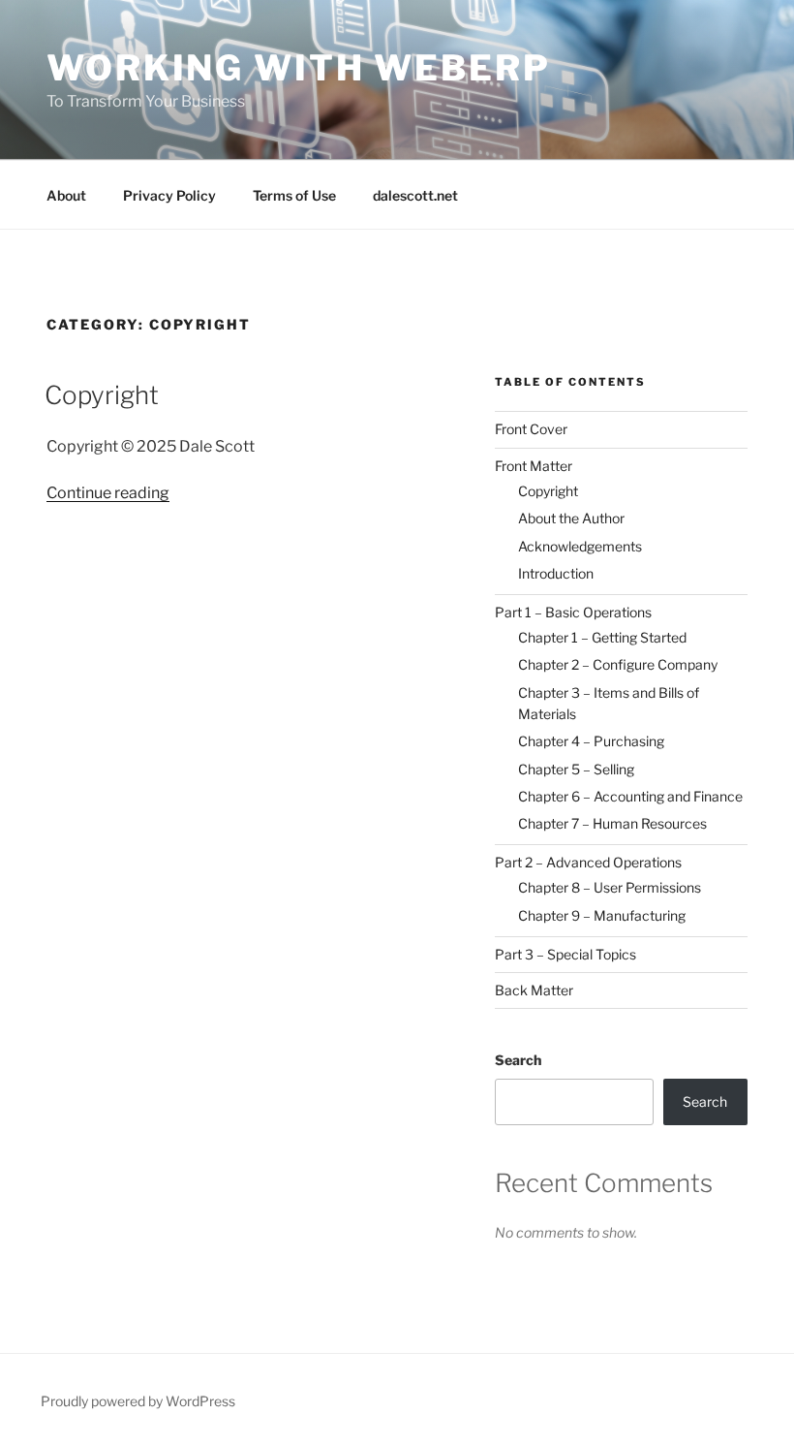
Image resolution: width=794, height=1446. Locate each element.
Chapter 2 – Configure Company (618, 664)
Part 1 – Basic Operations (573, 612)
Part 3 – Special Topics (565, 954)
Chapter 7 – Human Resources (612, 823)
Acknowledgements (580, 546)
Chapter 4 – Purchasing (591, 741)
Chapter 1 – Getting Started (602, 637)
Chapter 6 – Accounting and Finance (630, 796)
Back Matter (534, 990)
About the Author (571, 518)
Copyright (102, 395)
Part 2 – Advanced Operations (588, 862)
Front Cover (531, 429)
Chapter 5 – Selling (576, 769)
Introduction (556, 573)
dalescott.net (415, 195)
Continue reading (107, 493)
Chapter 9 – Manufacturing (602, 915)
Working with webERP (298, 68)
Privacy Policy (169, 195)
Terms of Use (294, 195)
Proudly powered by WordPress (138, 1401)
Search (518, 1060)
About (66, 195)
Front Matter (533, 465)
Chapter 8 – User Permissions (609, 887)
